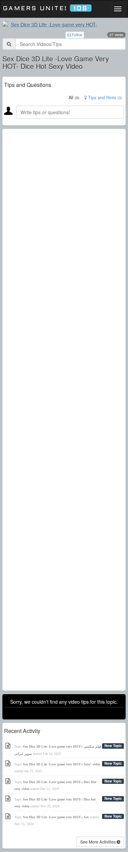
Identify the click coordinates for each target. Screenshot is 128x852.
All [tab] (74, 97)
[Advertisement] (64, 410)
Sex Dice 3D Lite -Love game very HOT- (54, 24)
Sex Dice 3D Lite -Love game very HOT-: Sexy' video (61, 764)
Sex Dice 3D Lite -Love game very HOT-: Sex (56, 817)
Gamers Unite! (45, 9)
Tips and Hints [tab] (104, 97)
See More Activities (98, 841)
